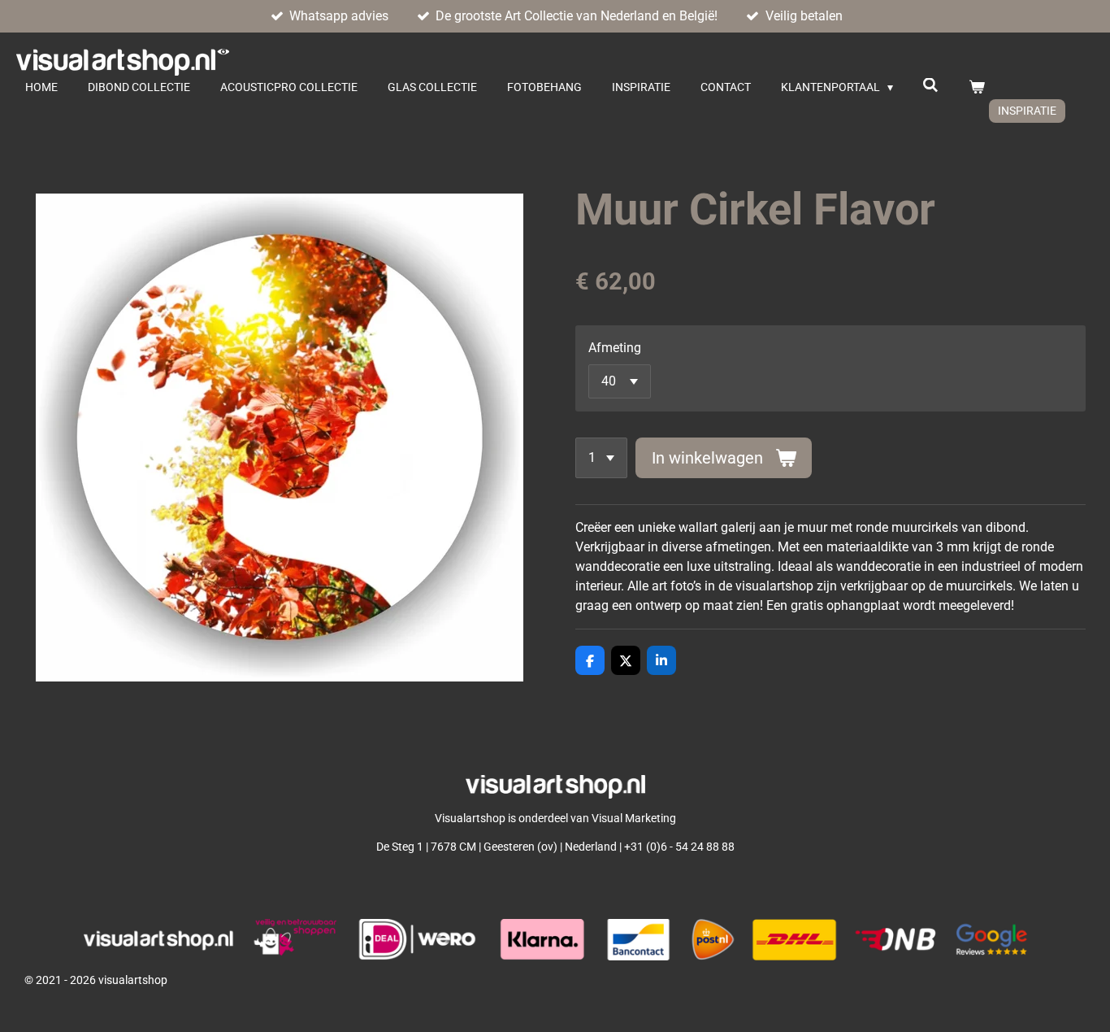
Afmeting (614, 347)
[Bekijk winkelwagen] (977, 87)
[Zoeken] (931, 85)
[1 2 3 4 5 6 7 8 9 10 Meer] (601, 458)
